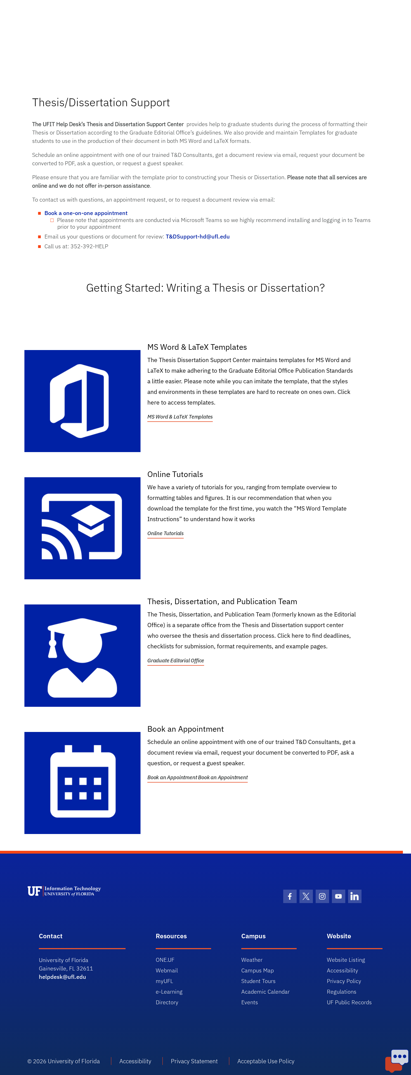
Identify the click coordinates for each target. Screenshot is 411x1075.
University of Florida (74, 1061)
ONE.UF (165, 959)
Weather (252, 959)
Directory (167, 1002)
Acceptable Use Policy (265, 1061)
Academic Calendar (265, 991)
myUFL (164, 981)
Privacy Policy (344, 981)
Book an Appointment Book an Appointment (197, 777)
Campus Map (257, 970)
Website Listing (346, 959)
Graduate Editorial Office (175, 660)
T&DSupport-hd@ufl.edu (198, 236)
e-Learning (169, 991)
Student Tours (258, 981)
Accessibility (342, 970)
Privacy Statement (194, 1061)
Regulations (341, 991)
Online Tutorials (165, 533)
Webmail (167, 970)
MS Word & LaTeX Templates (180, 416)
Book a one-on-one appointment (86, 213)
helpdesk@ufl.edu (62, 977)
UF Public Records (349, 1002)
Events (249, 1002)
